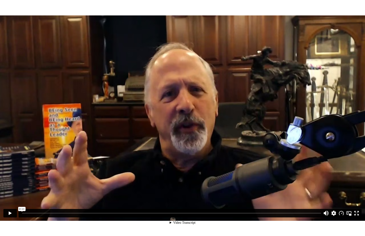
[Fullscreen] (356, 213)
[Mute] (326, 213)
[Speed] (341, 213)
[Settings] (333, 213)
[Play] (10, 213)
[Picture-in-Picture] (349, 213)
